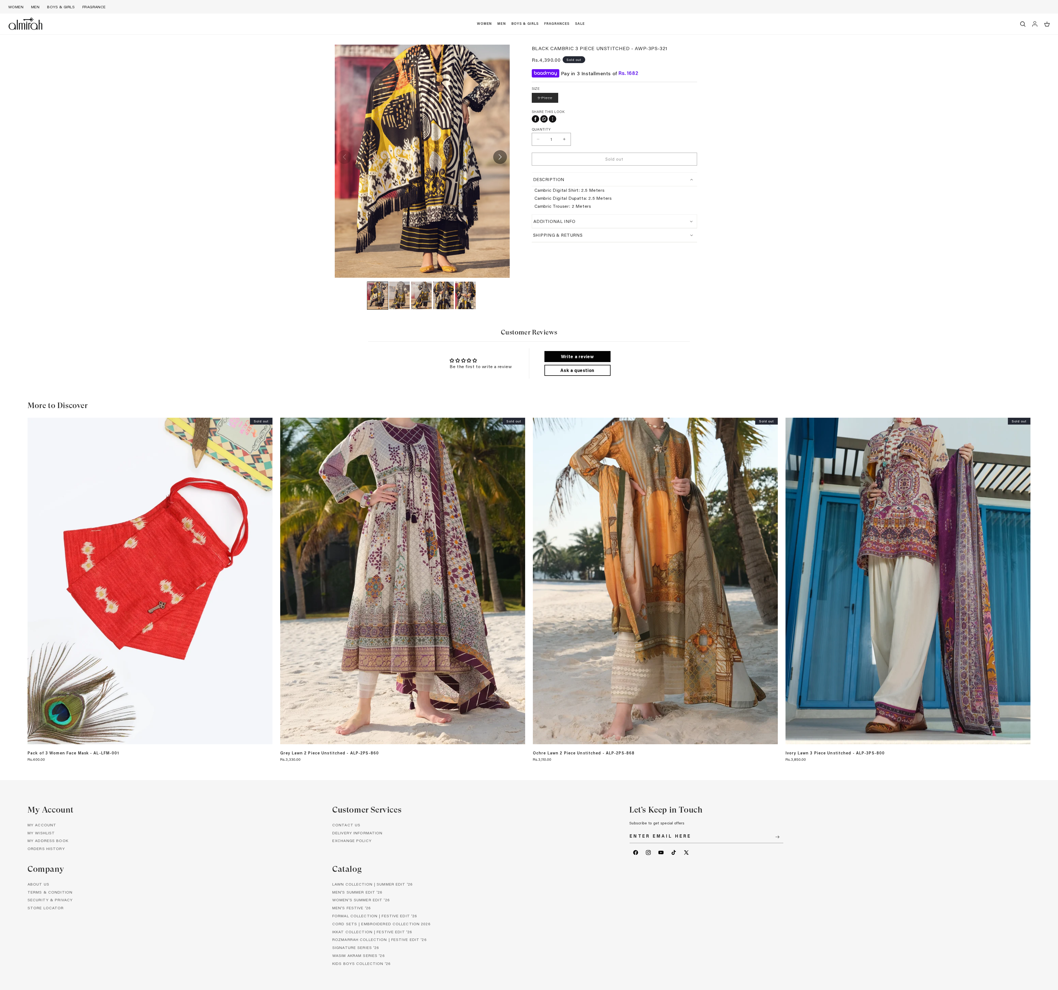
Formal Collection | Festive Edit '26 (374, 915)
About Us (38, 884)
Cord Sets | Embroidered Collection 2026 (381, 923)
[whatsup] (544, 119)
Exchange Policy (352, 840)
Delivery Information (357, 832)
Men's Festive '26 (351, 908)
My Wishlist (41, 832)
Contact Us (346, 824)
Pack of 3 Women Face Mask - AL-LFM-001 (73, 753)
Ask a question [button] (577, 370)
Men (35, 6)
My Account (42, 824)
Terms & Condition (50, 892)
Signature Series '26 (355, 947)
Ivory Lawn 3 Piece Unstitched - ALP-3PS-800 (835, 753)
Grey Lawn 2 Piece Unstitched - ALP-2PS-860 (329, 753)
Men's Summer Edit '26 (357, 892)
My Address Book (48, 840)
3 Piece (548, 99)
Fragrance (94, 6)
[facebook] (535, 119)
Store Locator (46, 908)
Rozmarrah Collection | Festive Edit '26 (379, 939)
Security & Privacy (50, 900)
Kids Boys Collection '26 (361, 963)
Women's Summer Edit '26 (361, 900)
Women (15, 6)
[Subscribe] (777, 836)
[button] (484, 24)
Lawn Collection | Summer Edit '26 (372, 884)
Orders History (46, 848)
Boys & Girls (61, 6)
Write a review (577, 356)
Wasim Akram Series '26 (358, 955)
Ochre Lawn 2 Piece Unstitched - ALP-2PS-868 (584, 753)
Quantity (541, 129)
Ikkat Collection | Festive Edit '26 (372, 931)
